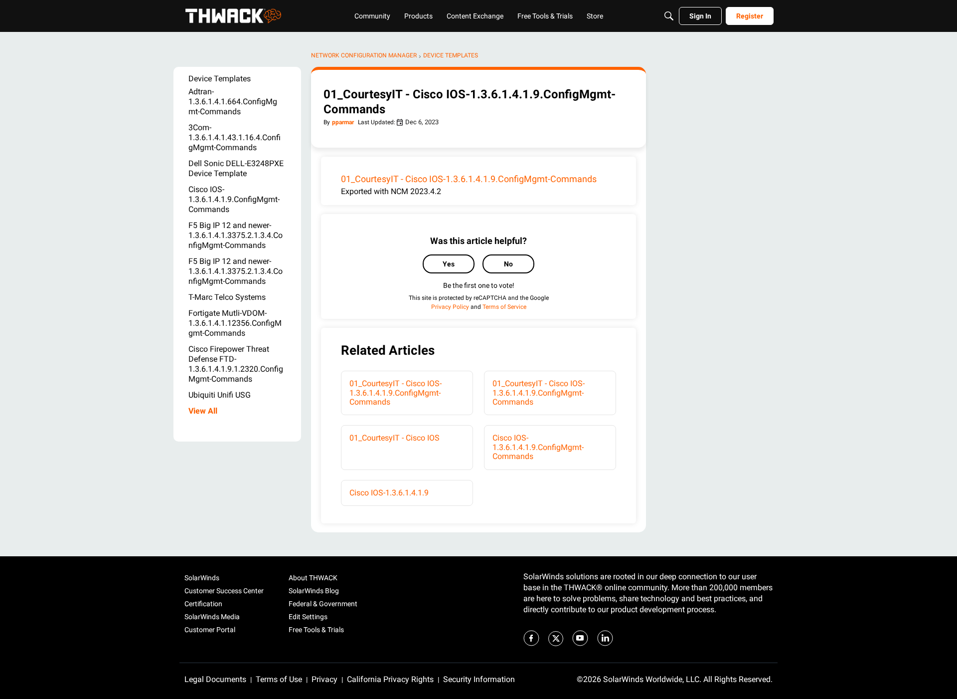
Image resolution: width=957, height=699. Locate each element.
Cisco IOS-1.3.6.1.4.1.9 (389, 492)
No (508, 264)
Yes (449, 264)
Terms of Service (504, 306)
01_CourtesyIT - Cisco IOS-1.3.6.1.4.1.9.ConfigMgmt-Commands (469, 179)
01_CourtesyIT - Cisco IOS (394, 438)
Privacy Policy (450, 306)
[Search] (669, 16)
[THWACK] (233, 16)
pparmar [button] (343, 122)
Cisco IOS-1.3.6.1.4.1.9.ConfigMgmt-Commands (538, 447)
